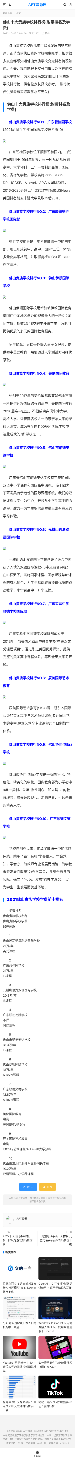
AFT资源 (22, 1218)
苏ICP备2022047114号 (56, 1431)
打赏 (47, 1187)
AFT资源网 (37, 5)
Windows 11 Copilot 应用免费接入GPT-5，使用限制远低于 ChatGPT (55, 1327)
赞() (46, 33)
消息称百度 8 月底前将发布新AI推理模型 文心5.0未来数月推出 (19, 1287)
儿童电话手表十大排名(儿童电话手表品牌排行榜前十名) (56, 1240)
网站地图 (38, 1431)
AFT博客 (34, 1198)
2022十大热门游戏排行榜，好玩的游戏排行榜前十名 (19, 1240)
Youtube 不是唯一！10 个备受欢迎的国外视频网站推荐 (19, 1366)
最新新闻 (7, 13)
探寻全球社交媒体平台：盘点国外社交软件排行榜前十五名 (19, 1406)
